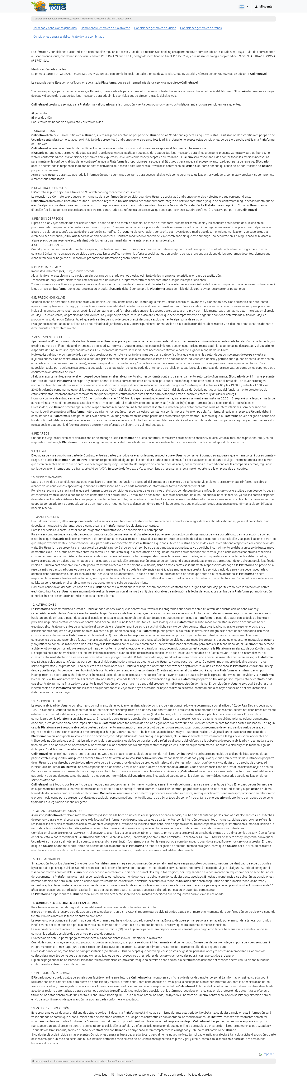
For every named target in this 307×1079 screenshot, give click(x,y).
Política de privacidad (171, 1074)
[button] (243, 6)
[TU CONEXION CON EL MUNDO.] (49, 6)
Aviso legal (101, 1074)
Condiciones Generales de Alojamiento (105, 28)
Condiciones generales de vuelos (155, 28)
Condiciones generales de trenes (201, 28)
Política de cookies (200, 1074)
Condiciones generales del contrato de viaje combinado (68, 36)
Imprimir (268, 1054)
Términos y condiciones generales (55, 28)
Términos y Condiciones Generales (133, 1074)
